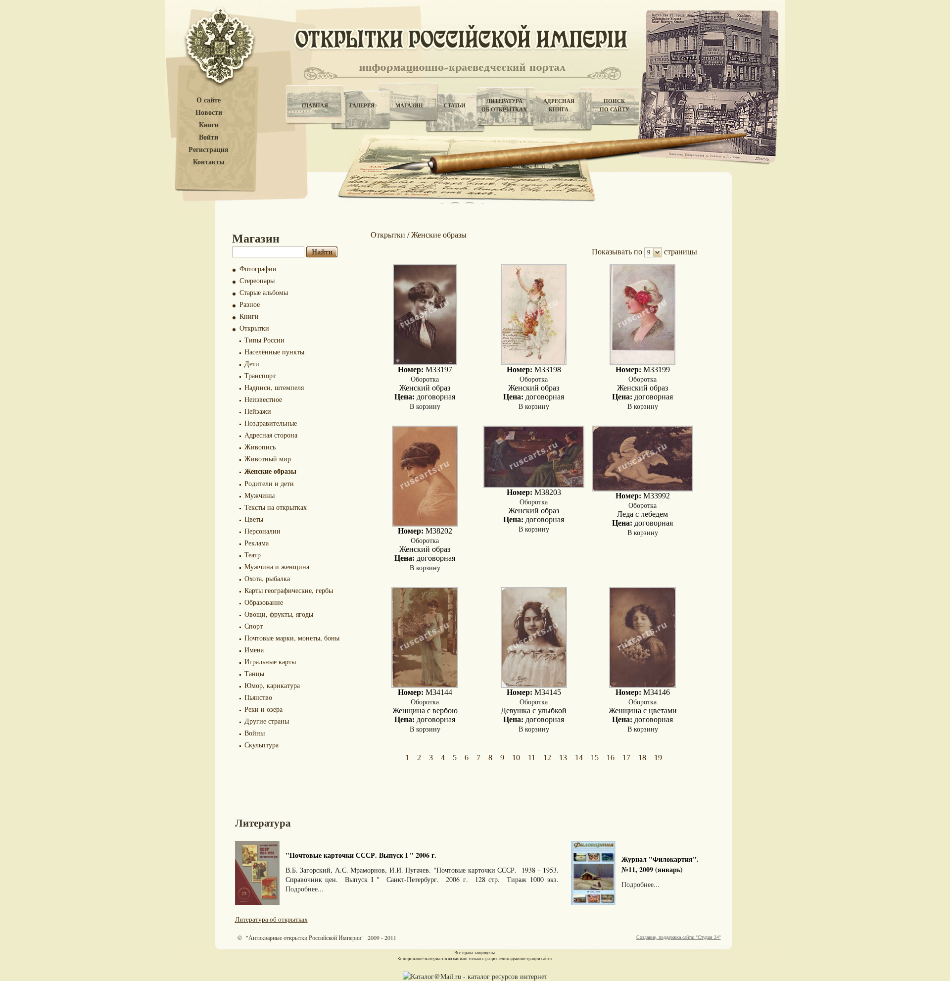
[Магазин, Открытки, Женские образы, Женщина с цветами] (642, 685)
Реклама (256, 542)
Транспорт (260, 375)
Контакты (209, 162)
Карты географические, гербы (288, 590)
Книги (209, 125)
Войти (208, 137)
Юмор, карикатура (272, 685)
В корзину (425, 406)
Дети (251, 363)
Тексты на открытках (275, 507)
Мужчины (259, 495)
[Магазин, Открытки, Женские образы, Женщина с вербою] (424, 685)
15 (595, 757)
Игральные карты (270, 661)
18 (642, 757)
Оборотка (425, 379)
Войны (254, 732)
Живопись (260, 446)
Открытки (254, 328)
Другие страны (266, 721)
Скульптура (261, 744)
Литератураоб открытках (504, 105)
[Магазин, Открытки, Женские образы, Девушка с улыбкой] (534, 685)
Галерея (362, 105)
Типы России (264, 339)
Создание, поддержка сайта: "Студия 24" (678, 936)
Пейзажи (257, 411)
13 (563, 757)
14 (579, 757)
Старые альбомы (263, 292)
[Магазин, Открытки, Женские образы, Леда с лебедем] (642, 488)
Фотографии (258, 268)
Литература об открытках (271, 919)
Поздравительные (270, 423)
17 (626, 757)
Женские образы (270, 471)
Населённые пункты (274, 351)
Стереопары (257, 280)
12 (547, 757)
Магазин (409, 105)
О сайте (208, 100)
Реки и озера (263, 709)
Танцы (254, 673)
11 (531, 757)
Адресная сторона (270, 435)
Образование (263, 602)
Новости (208, 112)
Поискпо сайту (614, 105)
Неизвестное (263, 399)
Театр (252, 554)
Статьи (455, 105)
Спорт (253, 626)
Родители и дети (269, 483)
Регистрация (209, 149)
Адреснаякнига (558, 105)
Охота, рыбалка (267, 578)
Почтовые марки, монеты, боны (291, 637)
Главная (315, 105)
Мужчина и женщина (276, 566)
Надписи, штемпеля (274, 387)
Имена (254, 649)
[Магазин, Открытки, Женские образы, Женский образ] (425, 362)
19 (658, 757)
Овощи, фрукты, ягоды (278, 614)
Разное (249, 304)
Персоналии (262, 531)
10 (516, 757)
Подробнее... (304, 888)
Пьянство (258, 697)
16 (611, 757)
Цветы (253, 519)
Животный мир (267, 458)
